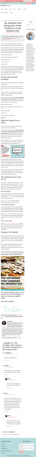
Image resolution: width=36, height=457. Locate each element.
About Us (25, 9)
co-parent (13, 164)
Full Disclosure (4, 448)
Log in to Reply (6, 360)
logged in (9, 434)
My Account (23, 3)
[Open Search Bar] (35, 16)
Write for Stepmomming (6, 450)
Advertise (3, 446)
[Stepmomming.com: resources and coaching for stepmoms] (5, 5)
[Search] (34, 25)
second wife (19, 184)
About (3, 444)
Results (11, 12)
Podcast (19, 9)
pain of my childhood (7, 200)
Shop (28, 3)
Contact (3, 453)
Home (2, 9)
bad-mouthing (11, 196)
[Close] (35, 0)
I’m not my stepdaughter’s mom (12, 223)
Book (10, 9)
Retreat (6, 9)
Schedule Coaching (4, 12)
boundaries (7, 213)
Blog (14, 9)
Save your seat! (27, 1)
